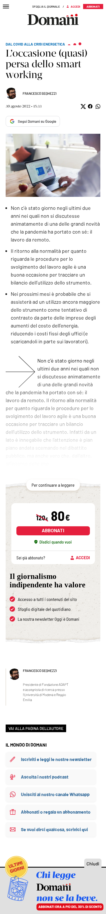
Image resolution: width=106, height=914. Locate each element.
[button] (82, 106)
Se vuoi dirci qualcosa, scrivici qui (54, 829)
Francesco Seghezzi (40, 93)
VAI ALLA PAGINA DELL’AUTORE (35, 728)
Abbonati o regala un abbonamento (55, 811)
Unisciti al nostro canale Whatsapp (55, 794)
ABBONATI (53, 530)
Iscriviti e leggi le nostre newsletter (56, 759)
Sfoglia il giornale (46, 6)
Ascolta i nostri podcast (44, 776)
